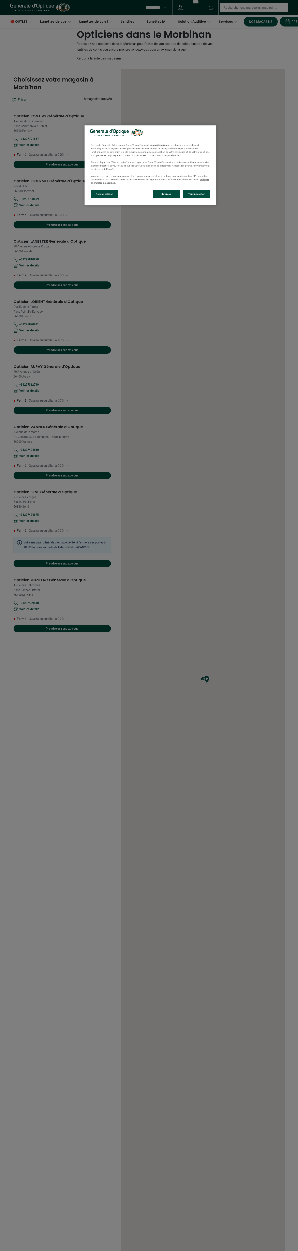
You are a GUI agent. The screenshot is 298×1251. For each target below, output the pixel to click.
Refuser (166, 194)
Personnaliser (104, 194)
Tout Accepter (196, 194)
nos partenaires (158, 145)
